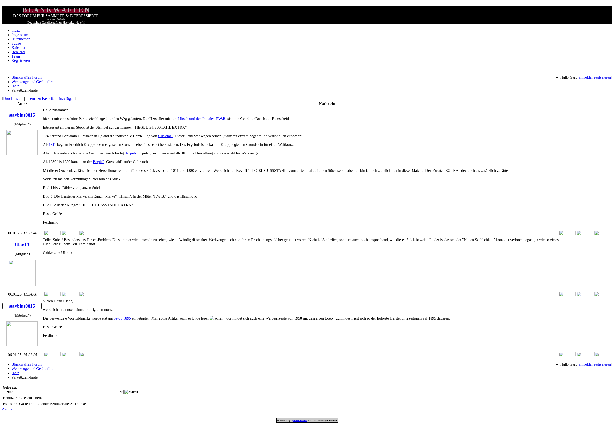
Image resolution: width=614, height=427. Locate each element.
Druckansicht (13, 98)
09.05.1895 (122, 318)
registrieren (602, 77)
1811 (53, 144)
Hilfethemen (21, 39)
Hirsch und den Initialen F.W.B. (202, 119)
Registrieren (21, 61)
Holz (15, 86)
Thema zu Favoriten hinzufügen (50, 98)
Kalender (18, 48)
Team (16, 56)
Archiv (7, 409)
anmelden (586, 77)
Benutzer (18, 52)
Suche (16, 43)
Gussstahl (165, 136)
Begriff (98, 162)
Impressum (20, 35)
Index (16, 30)
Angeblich (133, 153)
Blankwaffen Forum (27, 77)
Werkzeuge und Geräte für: (32, 82)
